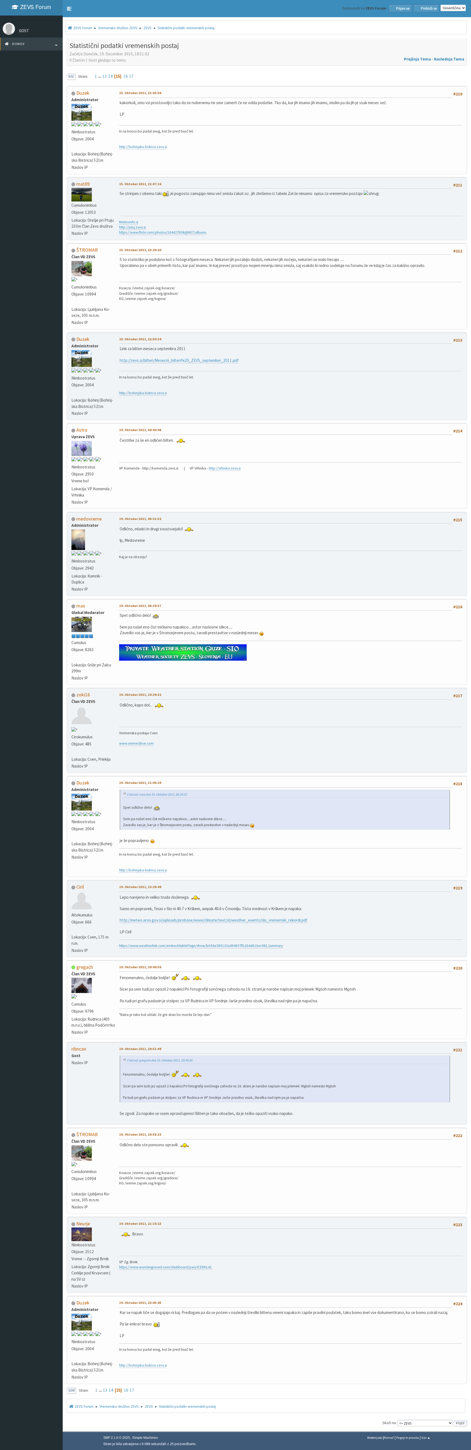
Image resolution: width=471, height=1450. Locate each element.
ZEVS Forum (35, 7)
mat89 (83, 184)
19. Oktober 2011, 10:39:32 (140, 695)
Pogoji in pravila (407, 1438)
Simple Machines (145, 1438)
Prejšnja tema (417, 59)
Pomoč (389, 1438)
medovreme (89, 519)
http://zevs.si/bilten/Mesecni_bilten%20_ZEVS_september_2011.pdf (179, 360)
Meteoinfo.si (128, 222)
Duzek (82, 93)
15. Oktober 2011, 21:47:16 (140, 184)
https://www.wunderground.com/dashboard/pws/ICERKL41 (165, 1267)
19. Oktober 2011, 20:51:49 (140, 1049)
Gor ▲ (425, 1438)
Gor (71, 1390)
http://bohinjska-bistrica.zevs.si (143, 147)
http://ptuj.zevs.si (132, 227)
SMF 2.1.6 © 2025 (116, 1438)
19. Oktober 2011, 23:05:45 (140, 1303)
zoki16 (83, 694)
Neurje (83, 1223)
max (80, 606)
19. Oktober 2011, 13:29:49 (140, 887)
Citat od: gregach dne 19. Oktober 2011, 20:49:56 (160, 1060)
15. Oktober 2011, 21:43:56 (140, 93)
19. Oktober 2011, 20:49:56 (140, 967)
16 (125, 76)
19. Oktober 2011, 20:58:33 (140, 1134)
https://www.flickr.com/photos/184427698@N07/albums (162, 232)
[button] (69, 9)
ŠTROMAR (87, 250)
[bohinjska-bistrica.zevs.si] (73, 146)
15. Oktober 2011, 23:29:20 (140, 250)
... (100, 76)
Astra (81, 430)
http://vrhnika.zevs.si (225, 468)
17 (131, 76)
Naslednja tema (449, 59)
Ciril (80, 887)
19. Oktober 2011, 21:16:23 (140, 1224)
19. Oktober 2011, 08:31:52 (140, 519)
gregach (84, 967)
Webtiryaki (374, 1438)
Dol (71, 77)
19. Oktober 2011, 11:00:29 (140, 783)
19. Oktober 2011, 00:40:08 (140, 430)
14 (110, 76)
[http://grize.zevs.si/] (73, 657)
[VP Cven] (73, 751)
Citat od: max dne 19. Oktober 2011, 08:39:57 (157, 794)
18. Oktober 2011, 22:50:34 (140, 339)
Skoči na (389, 1423)
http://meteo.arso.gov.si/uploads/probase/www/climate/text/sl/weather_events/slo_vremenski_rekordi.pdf (213, 920)
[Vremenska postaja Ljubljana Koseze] (73, 302)
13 (104, 76)
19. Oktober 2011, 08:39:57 (140, 606)
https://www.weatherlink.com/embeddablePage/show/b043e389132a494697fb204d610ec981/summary (201, 945)
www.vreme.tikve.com (136, 743)
